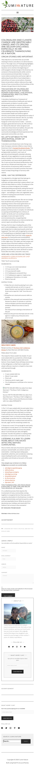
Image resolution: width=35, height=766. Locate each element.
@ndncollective (10, 480)
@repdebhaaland (10, 476)
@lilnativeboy (9, 470)
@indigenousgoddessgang (13, 468)
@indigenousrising (11, 474)
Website (3, 564)
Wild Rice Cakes (8, 345)
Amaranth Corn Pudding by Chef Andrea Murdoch (15, 257)
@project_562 (9, 482)
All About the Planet (11, 513)
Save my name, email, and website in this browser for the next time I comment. (17, 589)
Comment (4, 572)
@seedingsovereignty (12, 472)
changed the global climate (21, 148)
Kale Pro (16, 763)
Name (3, 547)
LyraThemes (25, 763)
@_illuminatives (10, 478)
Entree (18, 513)
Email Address (5, 555)
